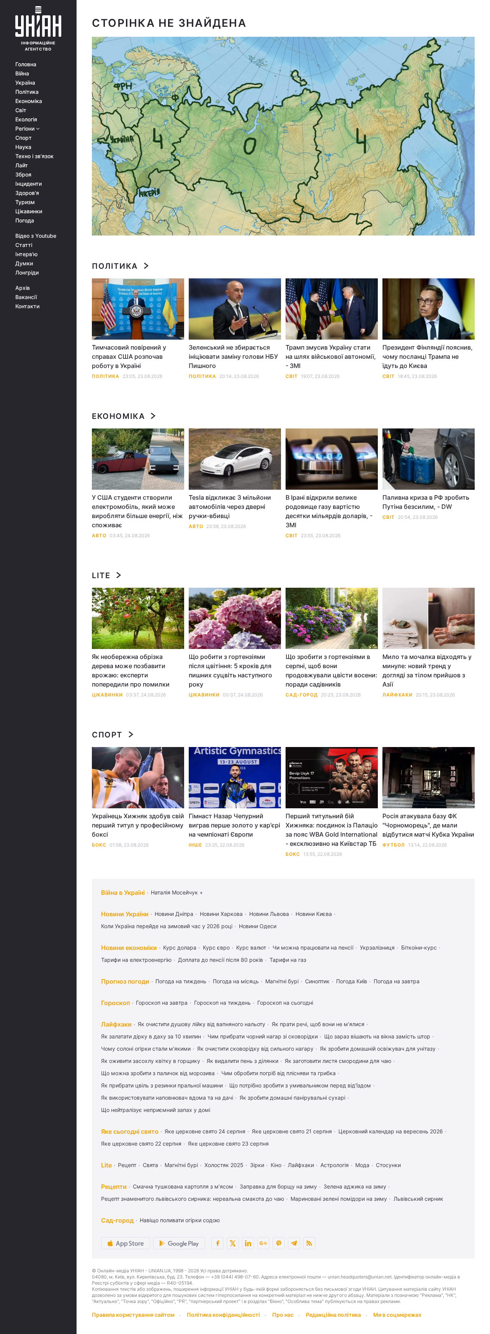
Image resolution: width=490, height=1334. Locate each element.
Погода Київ (351, 981)
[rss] (309, 1243)
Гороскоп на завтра (162, 1002)
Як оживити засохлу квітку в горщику (150, 1061)
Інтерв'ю (26, 254)
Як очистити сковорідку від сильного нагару (255, 1048)
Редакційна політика (333, 1314)
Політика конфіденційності (223, 1314)
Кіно (276, 1165)
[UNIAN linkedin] (248, 1243)
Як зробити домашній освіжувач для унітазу (378, 1048)
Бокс (99, 845)
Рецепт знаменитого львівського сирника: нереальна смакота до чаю (192, 1198)
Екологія (26, 119)
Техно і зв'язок (34, 156)
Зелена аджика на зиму (354, 1186)
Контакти (27, 306)
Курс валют (251, 947)
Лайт (21, 165)
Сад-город (302, 695)
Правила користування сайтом (133, 1314)
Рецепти (114, 1186)
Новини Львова (269, 914)
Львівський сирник (418, 1198)
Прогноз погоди (125, 981)
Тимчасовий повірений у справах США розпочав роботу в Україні (129, 356)
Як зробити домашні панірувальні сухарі (292, 1097)
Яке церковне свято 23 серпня (228, 1143)
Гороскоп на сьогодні (285, 1002)
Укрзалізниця (377, 947)
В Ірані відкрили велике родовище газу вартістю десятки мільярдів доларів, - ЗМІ (329, 511)
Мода (362, 1165)
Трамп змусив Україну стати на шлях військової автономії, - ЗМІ (331, 356)
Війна (22, 73)
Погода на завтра (397, 981)
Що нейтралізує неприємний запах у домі (155, 1110)
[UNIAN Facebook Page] (217, 1243)
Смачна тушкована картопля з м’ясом (183, 1186)
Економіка (28, 101)
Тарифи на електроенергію (136, 959)
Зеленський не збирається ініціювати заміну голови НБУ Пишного (233, 356)
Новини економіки (129, 947)
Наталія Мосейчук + (177, 892)
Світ (20, 110)
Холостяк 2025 (223, 1165)
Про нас (283, 1314)
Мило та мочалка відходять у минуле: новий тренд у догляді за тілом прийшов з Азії (427, 670)
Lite (101, 575)
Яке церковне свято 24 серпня (205, 1131)
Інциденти (28, 184)
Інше (195, 845)
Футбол (393, 845)
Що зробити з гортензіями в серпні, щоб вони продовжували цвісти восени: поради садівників (331, 670)
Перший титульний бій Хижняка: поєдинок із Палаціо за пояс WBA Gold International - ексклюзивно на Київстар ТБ (332, 829)
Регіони (25, 129)
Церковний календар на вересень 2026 (390, 1131)
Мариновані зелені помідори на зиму (339, 1198)
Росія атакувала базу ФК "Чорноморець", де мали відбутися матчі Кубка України (428, 825)
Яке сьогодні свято (129, 1131)
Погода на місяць (236, 981)
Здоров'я (27, 193)
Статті (23, 245)
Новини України (125, 914)
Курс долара (179, 947)
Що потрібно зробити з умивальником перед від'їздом (300, 1085)
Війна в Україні (123, 892)
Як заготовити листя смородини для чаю (338, 1061)
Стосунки (388, 1165)
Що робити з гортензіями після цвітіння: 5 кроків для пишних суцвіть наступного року (230, 670)
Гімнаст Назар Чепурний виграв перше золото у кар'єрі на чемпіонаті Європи (234, 825)
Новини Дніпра (174, 914)
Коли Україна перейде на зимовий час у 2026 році (166, 926)
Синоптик (317, 981)
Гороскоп (115, 1003)
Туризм (25, 202)
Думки (24, 263)
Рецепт (127, 1165)
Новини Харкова (221, 914)
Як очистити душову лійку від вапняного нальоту (201, 1024)
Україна (25, 83)
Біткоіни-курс (419, 947)
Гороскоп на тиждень (222, 1002)
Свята (150, 1165)
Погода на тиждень (180, 981)
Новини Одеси (257, 926)
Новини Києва (314, 914)
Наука (23, 147)
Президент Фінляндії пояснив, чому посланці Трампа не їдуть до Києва (427, 356)
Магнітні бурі (282, 981)
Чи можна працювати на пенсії (313, 947)
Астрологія (334, 1165)
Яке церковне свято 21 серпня (292, 1131)
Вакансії (26, 297)
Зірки (257, 1165)
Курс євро (216, 947)
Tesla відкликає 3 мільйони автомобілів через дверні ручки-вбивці (230, 507)
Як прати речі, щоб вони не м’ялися (318, 1024)
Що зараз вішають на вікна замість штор (377, 1036)
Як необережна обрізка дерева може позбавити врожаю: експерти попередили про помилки (131, 670)
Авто (99, 535)
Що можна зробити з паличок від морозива (158, 1073)
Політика (27, 92)
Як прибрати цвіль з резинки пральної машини (162, 1085)
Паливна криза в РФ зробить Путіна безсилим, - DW (425, 502)
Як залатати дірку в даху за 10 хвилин (151, 1036)
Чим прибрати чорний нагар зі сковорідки (262, 1036)
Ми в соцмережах (397, 1314)
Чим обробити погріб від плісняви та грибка (278, 1073)
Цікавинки (28, 211)
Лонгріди (27, 273)
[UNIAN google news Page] (263, 1243)
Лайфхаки (397, 695)
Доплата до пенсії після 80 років (220, 959)
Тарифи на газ (288, 959)
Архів (22, 288)
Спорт (23, 138)
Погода (24, 220)
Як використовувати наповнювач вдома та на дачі (167, 1097)
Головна (25, 64)
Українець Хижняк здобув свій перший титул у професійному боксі (138, 825)
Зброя (23, 175)
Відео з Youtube (35, 236)
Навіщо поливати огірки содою (180, 1220)
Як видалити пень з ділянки (242, 1061)
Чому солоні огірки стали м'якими (146, 1048)
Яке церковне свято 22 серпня (141, 1143)
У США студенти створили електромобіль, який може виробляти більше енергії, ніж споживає (137, 511)
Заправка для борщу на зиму (278, 1186)
